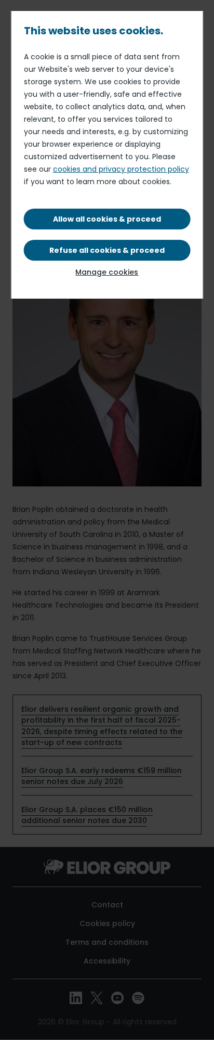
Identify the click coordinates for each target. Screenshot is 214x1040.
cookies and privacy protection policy (121, 169)
